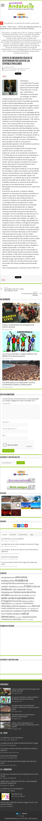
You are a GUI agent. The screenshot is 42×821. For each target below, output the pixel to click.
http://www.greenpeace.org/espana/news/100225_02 (20, 268)
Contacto (34, 818)
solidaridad (16, 619)
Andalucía (21, 580)
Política (34, 610)
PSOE (3, 614)
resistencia (6, 619)
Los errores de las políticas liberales (29, 293)
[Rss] (15, 525)
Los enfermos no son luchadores (12, 539)
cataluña (20, 587)
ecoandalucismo (24, 598)
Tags (31, 534)
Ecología (14, 68)
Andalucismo (8, 580)
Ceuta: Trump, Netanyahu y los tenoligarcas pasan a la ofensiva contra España (25, 725)
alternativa (21, 577)
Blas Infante (30, 583)
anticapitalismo (8, 583)
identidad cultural (10, 606)
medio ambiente (8, 608)
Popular (4, 534)
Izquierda (28, 606)
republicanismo (29, 617)
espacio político (28, 601)
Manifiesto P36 (17, 794)
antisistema (20, 583)
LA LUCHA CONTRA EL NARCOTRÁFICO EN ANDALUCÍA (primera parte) (19, 355)
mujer (28, 608)
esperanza (6, 603)
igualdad (22, 606)
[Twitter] (22, 525)
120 (12, 806)
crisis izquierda (18, 589)
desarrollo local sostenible (19, 595)
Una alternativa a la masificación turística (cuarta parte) (21, 23)
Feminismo (28, 603)
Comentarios (22, 534)
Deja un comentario (10, 70)
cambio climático (9, 586)
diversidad (32, 595)
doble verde (7, 598)
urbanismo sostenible (27, 619)
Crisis (27, 586)
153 (24, 796)
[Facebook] (18, 525)
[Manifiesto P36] (5, 796)
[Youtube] (26, 525)
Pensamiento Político (23, 68)
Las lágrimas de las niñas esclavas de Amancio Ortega (20, 544)
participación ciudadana (11, 611)
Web (3, 435)
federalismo (19, 603)
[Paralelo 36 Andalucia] (21, 6)
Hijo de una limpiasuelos (9, 557)
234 (14, 791)
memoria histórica (20, 608)
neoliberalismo (34, 608)
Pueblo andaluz (13, 614)
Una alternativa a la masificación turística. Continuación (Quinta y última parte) (18, 384)
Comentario (6, 403)
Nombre (5, 422)
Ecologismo (6, 601)
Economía (17, 601)
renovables (18, 617)
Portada (3, 27)
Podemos (26, 611)
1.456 (14, 778)
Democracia (12, 27)
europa (13, 603)
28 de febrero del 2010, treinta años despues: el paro (14, 289)
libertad (36, 606)
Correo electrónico (9, 429)
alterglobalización (8, 577)
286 (13, 785)
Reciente (13, 534)
